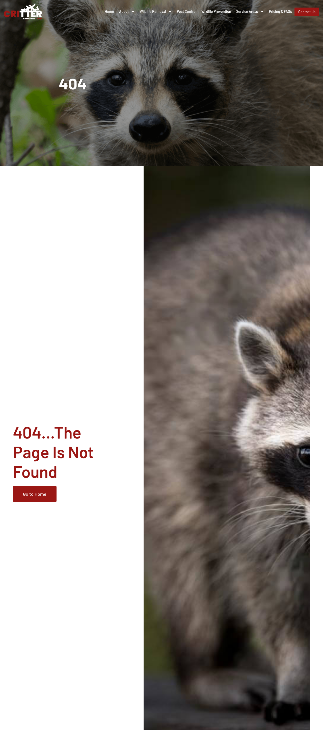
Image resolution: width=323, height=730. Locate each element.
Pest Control (186, 11)
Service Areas (247, 11)
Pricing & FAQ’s (280, 11)
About (124, 11)
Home (109, 11)
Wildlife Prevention (216, 11)
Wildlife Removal (153, 11)
